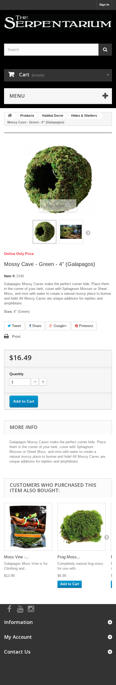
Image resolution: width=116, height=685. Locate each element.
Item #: (9, 276)
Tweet (16, 326)
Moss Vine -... (16, 557)
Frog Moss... (68, 557)
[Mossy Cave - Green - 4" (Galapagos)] (44, 232)
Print (16, 337)
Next (88, 232)
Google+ (60, 326)
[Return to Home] (10, 115)
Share (36, 326)
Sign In (104, 4)
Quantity (16, 374)
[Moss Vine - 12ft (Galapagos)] (28, 527)
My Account (18, 637)
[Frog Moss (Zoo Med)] (81, 527)
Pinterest (85, 326)
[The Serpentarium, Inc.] (58, 22)
